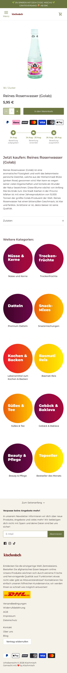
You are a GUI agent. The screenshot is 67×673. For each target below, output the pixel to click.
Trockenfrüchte (48, 276)
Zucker (12, 87)
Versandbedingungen (14, 603)
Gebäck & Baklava (49, 425)
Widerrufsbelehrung (14, 607)
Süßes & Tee (18, 425)
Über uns (8, 631)
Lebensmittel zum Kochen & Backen (18, 377)
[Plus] (17, 111)
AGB (5, 611)
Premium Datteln (18, 326)
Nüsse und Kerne (18, 276)
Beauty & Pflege (18, 475)
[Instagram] (9, 543)
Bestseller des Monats (48, 475)
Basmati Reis (49, 375)
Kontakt (7, 627)
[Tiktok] (14, 543)
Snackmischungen (48, 326)
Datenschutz (10, 620)
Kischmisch (30, 663)
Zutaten (7, 220)
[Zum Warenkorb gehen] (60, 14)
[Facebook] (5, 543)
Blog (5, 635)
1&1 (4, 87)
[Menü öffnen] (6, 12)
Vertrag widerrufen (17, 641)
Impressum (9, 616)
